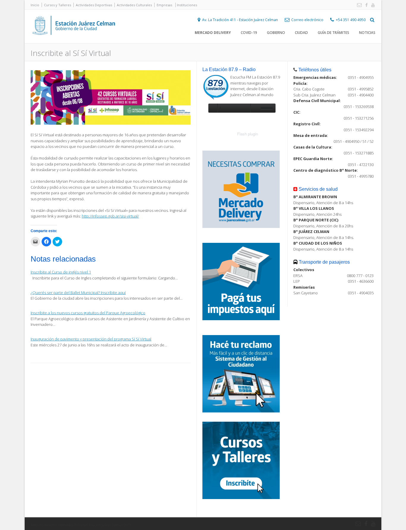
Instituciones (187, 5)
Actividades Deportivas (94, 5)
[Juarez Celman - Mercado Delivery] (241, 226)
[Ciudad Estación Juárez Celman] (74, 41)
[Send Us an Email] (358, 5)
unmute (254, 108)
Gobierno (276, 32)
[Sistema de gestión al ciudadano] (241, 411)
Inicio (35, 5)
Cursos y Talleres (57, 5)
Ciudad (301, 32)
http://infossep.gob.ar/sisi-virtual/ (110, 216)
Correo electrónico (307, 19)
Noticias (367, 32)
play (212, 108)
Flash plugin (247, 134)
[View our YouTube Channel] (371, 5)
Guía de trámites (333, 32)
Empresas (164, 5)
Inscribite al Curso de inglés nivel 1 (61, 272)
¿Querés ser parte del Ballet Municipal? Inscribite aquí (78, 292)
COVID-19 (249, 32)
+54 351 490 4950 (351, 19)
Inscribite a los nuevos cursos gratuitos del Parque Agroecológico (88, 312)
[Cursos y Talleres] (241, 497)
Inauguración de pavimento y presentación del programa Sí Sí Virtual (91, 339)
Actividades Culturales (134, 5)
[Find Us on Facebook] (365, 5)
